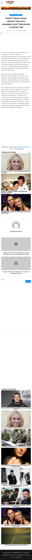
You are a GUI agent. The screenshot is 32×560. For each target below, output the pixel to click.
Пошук (2, 279)
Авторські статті (19, 12)
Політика (20, 15)
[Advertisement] (16, 129)
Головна (12, 12)
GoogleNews (20, 147)
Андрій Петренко (16, 231)
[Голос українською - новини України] (10, 2)
